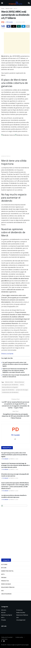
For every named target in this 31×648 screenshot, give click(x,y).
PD (5, 645)
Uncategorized (6, 594)
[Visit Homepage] (15, 3)
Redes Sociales (6, 584)
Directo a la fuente (7, 354)
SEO (2, 590)
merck (22, 384)
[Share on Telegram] (23, 26)
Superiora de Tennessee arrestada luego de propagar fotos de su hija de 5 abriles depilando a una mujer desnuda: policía (14, 370)
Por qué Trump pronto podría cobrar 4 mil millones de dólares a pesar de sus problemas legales (15, 364)
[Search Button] (29, 3)
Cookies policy (19, 637)
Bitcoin (15, 8)
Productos (5, 581)
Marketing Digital (7, 571)
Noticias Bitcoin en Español (10, 387)
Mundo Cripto (9, 8)
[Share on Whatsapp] (19, 26)
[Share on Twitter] (13, 26)
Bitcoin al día (9, 382)
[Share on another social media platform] (28, 26)
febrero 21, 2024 (14, 458)
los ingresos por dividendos (10, 384)
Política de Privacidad (6, 637)
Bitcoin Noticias (19, 382)
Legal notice (4, 639)
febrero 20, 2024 (14, 478)
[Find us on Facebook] (1, 641)
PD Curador (10, 22)
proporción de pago (22, 390)
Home (2, 8)
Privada (3, 577)
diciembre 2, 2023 (20, 22)
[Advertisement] (17, 43)
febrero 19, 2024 (14, 490)
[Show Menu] (2, 3)
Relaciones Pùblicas (7, 587)
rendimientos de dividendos (10, 392)
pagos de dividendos (8, 390)
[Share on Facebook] (8, 26)
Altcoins (4, 564)
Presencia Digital (24, 645)
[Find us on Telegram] (4, 641)
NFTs (2, 574)
